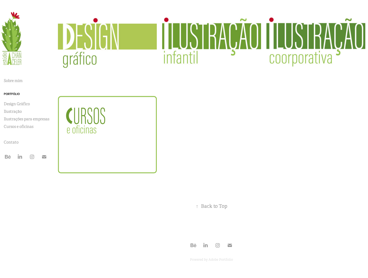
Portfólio (12, 94)
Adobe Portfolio (221, 259)
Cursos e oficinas (18, 126)
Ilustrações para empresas (26, 119)
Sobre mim (13, 80)
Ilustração (13, 111)
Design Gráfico (17, 103)
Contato (11, 142)
